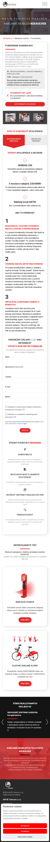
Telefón (8, 377)
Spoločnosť (14, 367)
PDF (23, 410)
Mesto (7, 397)
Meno (7, 357)
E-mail (7, 387)
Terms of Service (17, 423)
